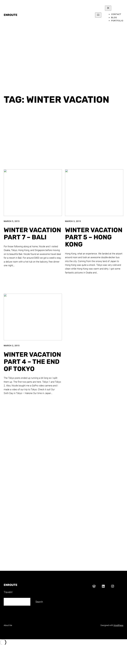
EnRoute (10, 15)
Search (39, 601)
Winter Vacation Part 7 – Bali (32, 234)
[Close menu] (108, 8)
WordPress (118, 625)
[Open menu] (98, 15)
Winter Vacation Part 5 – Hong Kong (93, 237)
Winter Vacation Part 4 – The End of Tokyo (32, 362)
